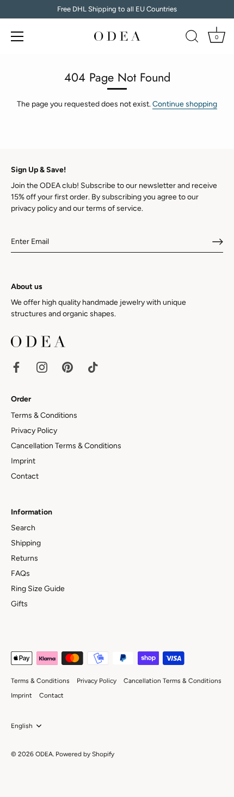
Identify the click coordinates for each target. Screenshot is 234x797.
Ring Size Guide (38, 588)
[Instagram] (41, 367)
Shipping (26, 543)
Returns (24, 558)
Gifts (19, 603)
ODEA (44, 754)
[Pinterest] (67, 367)
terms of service (113, 208)
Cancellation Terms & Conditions (66, 445)
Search (23, 527)
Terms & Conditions (44, 415)
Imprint (23, 461)
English (22, 726)
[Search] (192, 38)
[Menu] (17, 36)
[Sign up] (217, 241)
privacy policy (34, 208)
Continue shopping (184, 104)
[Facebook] (16, 367)
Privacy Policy (34, 430)
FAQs (20, 573)
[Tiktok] (93, 367)
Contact (25, 476)
